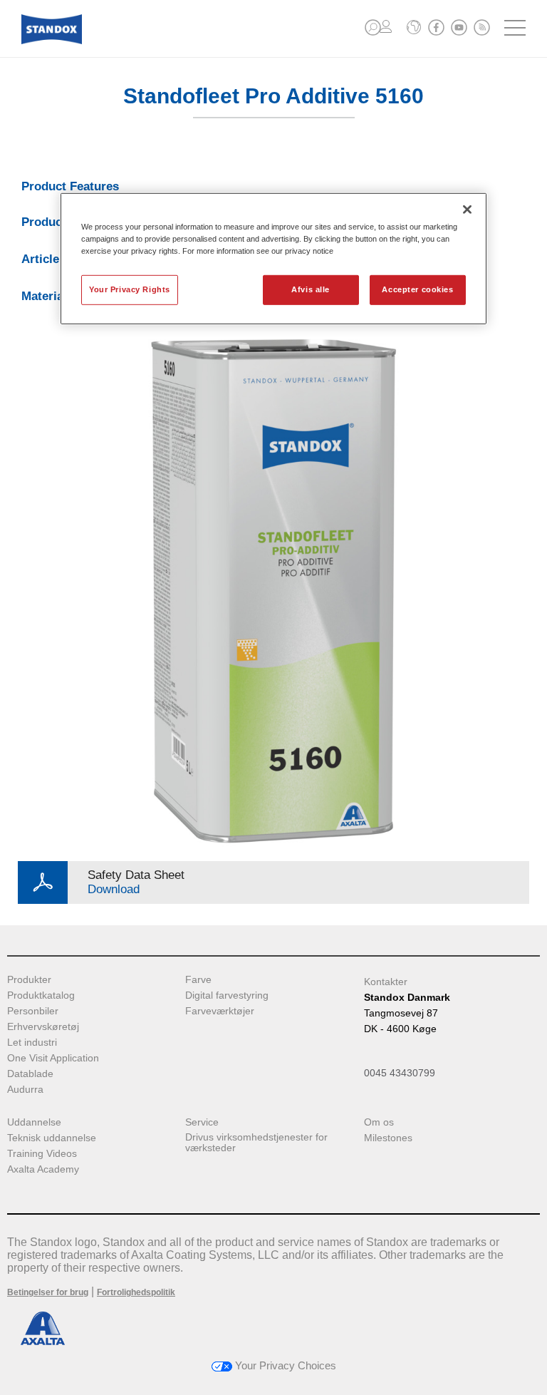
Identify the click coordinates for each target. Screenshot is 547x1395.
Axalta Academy (43, 1169)
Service (202, 1122)
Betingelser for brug (47, 1292)
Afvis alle (310, 289)
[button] (373, 27)
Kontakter (385, 981)
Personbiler (32, 1011)
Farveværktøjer (219, 1011)
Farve (198, 979)
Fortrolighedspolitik (136, 1292)
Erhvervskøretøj (43, 1026)
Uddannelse (34, 1122)
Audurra (25, 1089)
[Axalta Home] (51, 40)
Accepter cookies (417, 289)
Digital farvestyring (227, 995)
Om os (379, 1122)
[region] (273, 258)
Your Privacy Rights (129, 289)
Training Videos (42, 1153)
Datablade (30, 1074)
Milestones (388, 1138)
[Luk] (467, 209)
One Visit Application (53, 1058)
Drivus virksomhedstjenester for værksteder (256, 1142)
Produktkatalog (41, 995)
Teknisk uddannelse (51, 1138)
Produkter (29, 979)
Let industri (32, 1042)
